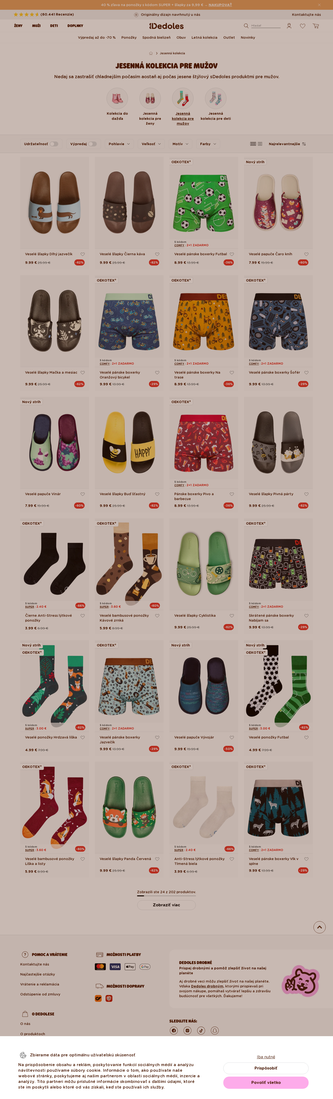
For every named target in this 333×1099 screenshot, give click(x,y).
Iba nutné (266, 1057)
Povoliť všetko (266, 1082)
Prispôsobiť (266, 1068)
